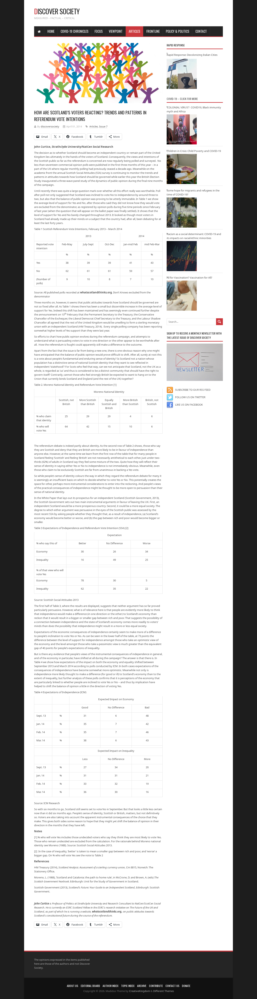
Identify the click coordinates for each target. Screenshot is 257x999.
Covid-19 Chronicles (74, 31)
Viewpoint (115, 31)
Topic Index (128, 986)
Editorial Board (90, 986)
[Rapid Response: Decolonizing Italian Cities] (182, 74)
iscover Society (57, 11)
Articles (134, 31)
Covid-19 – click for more (182, 99)
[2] (126, 528)
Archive (141, 986)
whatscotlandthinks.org (96, 292)
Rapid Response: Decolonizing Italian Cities (192, 55)
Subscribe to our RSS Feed (192, 390)
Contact (201, 31)
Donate (186, 986)
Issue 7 (103, 126)
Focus (99, 31)
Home (50, 31)
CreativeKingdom (139, 991)
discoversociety (50, 126)
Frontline (153, 31)
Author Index (110, 986)
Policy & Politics (177, 31)
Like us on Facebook (189, 404)
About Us (72, 986)
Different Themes (163, 991)
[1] (114, 385)
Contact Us (172, 986)
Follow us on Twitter (190, 397)
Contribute (156, 986)
